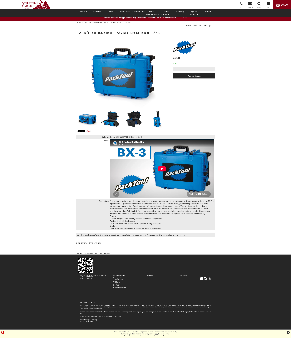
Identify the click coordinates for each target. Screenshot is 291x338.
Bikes (110, 11)
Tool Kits (98, 22)
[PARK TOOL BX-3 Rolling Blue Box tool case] (122, 73)
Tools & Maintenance (152, 13)
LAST (212, 25)
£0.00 (284, 4)
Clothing (180, 11)
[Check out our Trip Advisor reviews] (209, 279)
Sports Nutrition (194, 13)
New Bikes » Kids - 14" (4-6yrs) (97, 253)
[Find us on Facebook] (201, 279)
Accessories (125, 11)
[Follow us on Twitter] (205, 279)
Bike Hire (83, 11)
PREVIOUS (197, 25)
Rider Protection (166, 13)
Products (80, 22)
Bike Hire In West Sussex (86, 321)
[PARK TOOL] (184, 55)
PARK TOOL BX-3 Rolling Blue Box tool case (116, 22)
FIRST (188, 25)
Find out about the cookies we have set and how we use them (145, 336)
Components (139, 11)
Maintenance (89, 22)
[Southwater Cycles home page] (36, 4)
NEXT (206, 25)
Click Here (123, 287)
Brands (208, 11)
